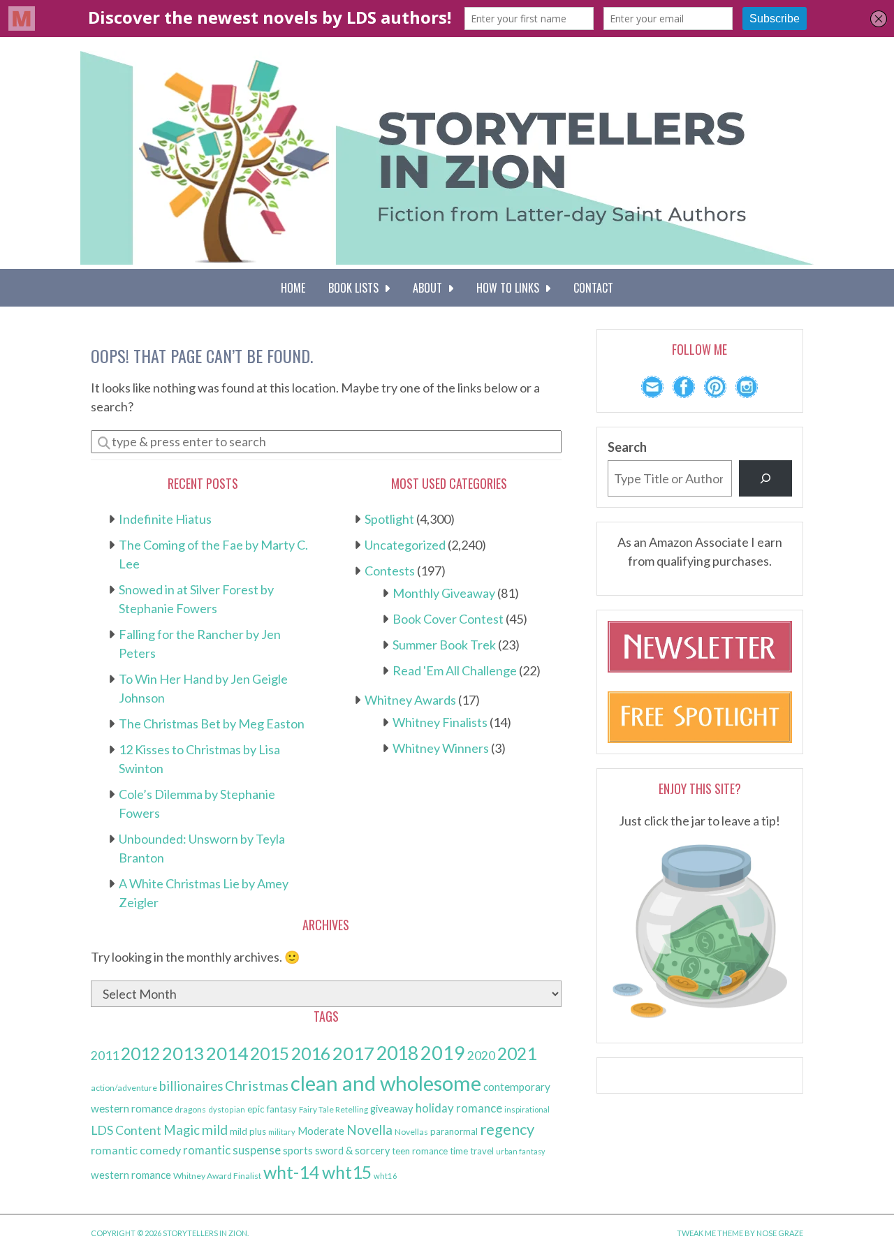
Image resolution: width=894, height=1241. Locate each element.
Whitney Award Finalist (217, 1175)
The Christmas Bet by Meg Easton (212, 723)
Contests (390, 570)
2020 (481, 1055)
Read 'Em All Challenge (455, 670)
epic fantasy (272, 1109)
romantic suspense (232, 1150)
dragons (190, 1109)
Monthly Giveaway (444, 593)
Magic (181, 1130)
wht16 (385, 1175)
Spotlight (389, 519)
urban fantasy (520, 1151)
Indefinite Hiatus (165, 519)
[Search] (765, 478)
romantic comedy (136, 1149)
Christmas (256, 1085)
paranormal (454, 1131)
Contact (593, 287)
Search (627, 447)
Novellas (411, 1131)
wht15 (347, 1172)
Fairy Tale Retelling (333, 1109)
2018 (397, 1053)
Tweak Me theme (710, 1233)
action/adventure (124, 1087)
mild (215, 1130)
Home (293, 287)
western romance (131, 1174)
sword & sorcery (352, 1150)
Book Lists (356, 287)
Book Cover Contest (448, 618)
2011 (105, 1055)
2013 (183, 1053)
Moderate (321, 1130)
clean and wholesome (386, 1083)
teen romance (420, 1150)
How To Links (510, 287)
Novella (369, 1130)
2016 (310, 1053)
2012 (140, 1053)
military (281, 1131)
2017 (353, 1053)
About (430, 287)
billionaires (191, 1086)
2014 (227, 1053)
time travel (472, 1150)
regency (507, 1128)
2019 (442, 1053)
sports (298, 1150)
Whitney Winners (441, 748)
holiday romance (459, 1108)
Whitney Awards (410, 699)
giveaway (391, 1108)
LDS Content (126, 1130)
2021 (516, 1053)
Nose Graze (779, 1233)
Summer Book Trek (444, 644)
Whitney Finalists (440, 722)
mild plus (248, 1131)
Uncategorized (405, 544)
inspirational (527, 1109)
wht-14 (291, 1171)
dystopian (226, 1109)
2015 (269, 1053)
